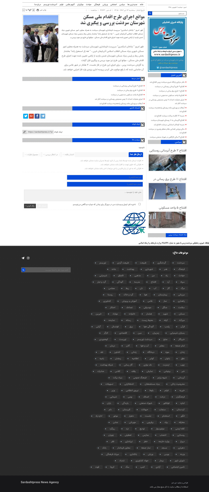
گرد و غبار (101, 282)
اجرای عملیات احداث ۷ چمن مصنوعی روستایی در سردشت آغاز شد (119, 99)
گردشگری (161, 263)
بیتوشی (167, 371)
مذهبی (137, 275)
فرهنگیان (180, 397)
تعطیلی (128, 435)
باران (109, 403)
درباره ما (37, 4)
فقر (112, 441)
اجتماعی (113, 4)
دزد (127, 429)
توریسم (102, 263)
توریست (122, 339)
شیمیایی (103, 275)
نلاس (150, 301)
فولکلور (166, 403)
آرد (168, 282)
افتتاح (153, 282)
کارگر (106, 333)
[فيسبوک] (37, 116)
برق (131, 327)
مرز (153, 275)
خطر (146, 441)
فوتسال (115, 327)
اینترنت (166, 365)
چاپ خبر (43, 10)
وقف (133, 371)
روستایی (181, 435)
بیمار (161, 461)
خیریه (182, 390)
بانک (104, 448)
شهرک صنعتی (145, 403)
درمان (112, 346)
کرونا (112, 467)
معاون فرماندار (123, 448)
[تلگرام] (42, 116)
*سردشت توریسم (50, 4)
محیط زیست (147, 320)
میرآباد (182, 320)
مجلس (111, 288)
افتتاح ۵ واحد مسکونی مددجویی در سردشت (127, 94)
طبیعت (143, 263)
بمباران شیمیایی (177, 333)
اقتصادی (123, 333)
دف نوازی (148, 365)
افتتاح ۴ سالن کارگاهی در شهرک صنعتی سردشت (167, 137)
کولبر (151, 358)
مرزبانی (181, 295)
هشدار (149, 314)
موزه (167, 352)
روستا (110, 295)
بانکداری (133, 454)
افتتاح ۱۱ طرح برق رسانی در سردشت (130, 90)
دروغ (182, 441)
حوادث (88, 4)
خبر (183, 371)
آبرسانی (181, 378)
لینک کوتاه (58, 132)
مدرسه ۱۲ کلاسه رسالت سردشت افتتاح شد (169, 116)
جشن (115, 422)
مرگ (183, 288)
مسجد (164, 448)
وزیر (113, 390)
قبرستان (126, 409)
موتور (115, 416)
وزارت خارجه (164, 441)
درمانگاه (150, 352)
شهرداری (149, 269)
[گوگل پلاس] (31, 116)
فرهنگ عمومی (139, 378)
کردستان (181, 409)
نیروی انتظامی (132, 390)
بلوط (151, 390)
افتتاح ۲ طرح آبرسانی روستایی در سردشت (128, 86)
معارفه (182, 422)
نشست (148, 416)
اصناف (146, 397)
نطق (183, 358)
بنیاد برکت (117, 378)
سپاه (182, 282)
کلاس (117, 371)
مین (140, 333)
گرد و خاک (128, 295)
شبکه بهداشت (106, 365)
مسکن (182, 314)
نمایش (149, 371)
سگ (127, 467)
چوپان (111, 435)
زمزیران (156, 333)
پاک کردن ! (30, 206)
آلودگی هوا (149, 327)
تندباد (122, 461)
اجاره (182, 403)
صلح (165, 339)
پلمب (167, 327)
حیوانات (144, 409)
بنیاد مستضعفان (152, 384)
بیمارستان (162, 295)
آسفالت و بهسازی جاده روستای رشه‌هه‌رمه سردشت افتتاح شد (121, 103)
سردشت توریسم (144, 339)
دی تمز (174, 482)
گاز (168, 288)
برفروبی (150, 422)
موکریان (80, 4)
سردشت (181, 263)
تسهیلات (109, 384)
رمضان (118, 358)
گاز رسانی (128, 365)
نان (141, 288)
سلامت (181, 307)
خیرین (99, 314)
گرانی (98, 327)
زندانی (134, 352)
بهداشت (130, 269)
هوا (145, 295)
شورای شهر (180, 461)
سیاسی (122, 4)
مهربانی (132, 422)
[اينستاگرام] (28, 258)
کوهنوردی (103, 339)
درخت (162, 397)
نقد (101, 352)
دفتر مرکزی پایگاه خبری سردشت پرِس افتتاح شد (167, 82)
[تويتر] (25, 116)
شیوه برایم (162, 378)
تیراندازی (129, 441)
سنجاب (162, 409)
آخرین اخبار (176, 75)
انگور (183, 416)
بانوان (167, 358)
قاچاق (120, 275)
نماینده (112, 320)
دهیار (131, 416)
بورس (166, 454)
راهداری (181, 301)
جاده (114, 269)
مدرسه (137, 282)
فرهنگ (181, 269)
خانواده (132, 314)
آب (155, 288)
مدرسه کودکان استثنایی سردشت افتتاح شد (169, 124)
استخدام (166, 416)
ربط (127, 288)
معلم (162, 346)
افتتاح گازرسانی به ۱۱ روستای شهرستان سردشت (168, 120)
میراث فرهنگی (112, 454)
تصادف (129, 307)
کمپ (142, 467)
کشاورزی (107, 301)
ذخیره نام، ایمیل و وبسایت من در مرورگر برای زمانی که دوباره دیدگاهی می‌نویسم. (104, 204)
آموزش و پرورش (129, 301)
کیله (166, 320)
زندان (182, 352)
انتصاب (163, 435)
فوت (97, 467)
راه (167, 275)
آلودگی (120, 282)
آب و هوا (145, 346)
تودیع (142, 429)
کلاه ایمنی (180, 429)
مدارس (146, 435)
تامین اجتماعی (178, 467)
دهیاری (181, 448)
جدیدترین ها (132, 4)
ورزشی (105, 4)
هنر (165, 269)
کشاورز (117, 352)
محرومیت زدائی (178, 384)
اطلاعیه (135, 358)
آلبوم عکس (70, 4)
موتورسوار (160, 429)
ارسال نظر (42, 206)
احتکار (112, 307)
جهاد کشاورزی (142, 461)
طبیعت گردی (123, 263)
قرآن (183, 327)
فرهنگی (97, 4)
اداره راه (99, 416)
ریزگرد (112, 429)
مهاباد (115, 314)
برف (166, 422)
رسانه (128, 320)
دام (110, 409)
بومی (130, 397)
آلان (128, 346)
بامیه (102, 358)
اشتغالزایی (129, 384)
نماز (165, 301)
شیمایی (113, 397)
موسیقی (147, 307)
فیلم (61, 4)
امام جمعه (180, 346)
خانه (141, 4)
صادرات (100, 371)
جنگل (164, 307)
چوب (182, 365)
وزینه (182, 454)
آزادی (158, 467)
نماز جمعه (146, 448)
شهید (165, 314)
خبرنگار (181, 339)
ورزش (150, 454)
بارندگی (125, 403)
